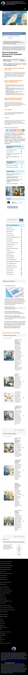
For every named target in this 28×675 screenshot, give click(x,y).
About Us (2, 621)
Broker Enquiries (4, 614)
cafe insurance (9, 231)
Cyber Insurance (9, 239)
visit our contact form (5, 643)
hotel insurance (9, 246)
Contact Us (2, 623)
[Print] (20, 130)
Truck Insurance (9, 274)
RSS (1, 629)
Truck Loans (3, 597)
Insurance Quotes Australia (6, 561)
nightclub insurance (10, 255)
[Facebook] (7, 130)
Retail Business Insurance (11, 267)
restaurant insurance (10, 265)
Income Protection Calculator (6, 607)
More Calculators (4, 611)
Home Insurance (4, 579)
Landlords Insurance (10, 252)
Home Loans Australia (5, 588)
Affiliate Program (4, 616)
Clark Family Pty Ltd (19, 662)
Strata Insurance (9, 268)
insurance (7, 12)
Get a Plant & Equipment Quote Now (12, 157)
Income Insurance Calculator (12, 167)
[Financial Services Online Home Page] (3, 12)
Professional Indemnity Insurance (13, 261)
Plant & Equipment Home (11, 150)
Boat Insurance (9, 227)
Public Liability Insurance (11, 263)
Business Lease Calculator (12, 165)
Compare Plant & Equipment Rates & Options (13, 154)
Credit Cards (3, 603)
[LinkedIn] (12, 130)
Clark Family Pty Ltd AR (21, 659)
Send (21, 220)
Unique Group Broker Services (14, 660)
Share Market (3, 584)
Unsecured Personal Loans (6, 590)
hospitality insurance (10, 244)
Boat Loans (2, 595)
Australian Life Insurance (5, 563)
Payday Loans (3, 599)
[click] (12, 311)
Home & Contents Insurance (12, 242)
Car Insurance (9, 233)
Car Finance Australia (5, 592)
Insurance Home (9, 151)
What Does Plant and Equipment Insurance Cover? (13, 174)
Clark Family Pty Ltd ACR (12, 659)
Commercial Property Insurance (13, 237)
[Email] (23, 130)
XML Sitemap (3, 627)
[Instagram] (15, 130)
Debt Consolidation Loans (6, 601)
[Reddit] (18, 130)
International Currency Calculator (7, 609)
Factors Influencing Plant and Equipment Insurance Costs (12, 177)
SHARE (23, 60)
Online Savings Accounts (5, 582)
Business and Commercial (6, 573)
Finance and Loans (4, 586)
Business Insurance (10, 229)
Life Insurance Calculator (5, 605)
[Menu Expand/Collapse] (25, 9)
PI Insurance (3, 571)
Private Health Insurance (11, 259)
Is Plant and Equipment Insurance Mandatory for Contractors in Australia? (13, 180)
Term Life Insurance (9, 307)
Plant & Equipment (10, 257)
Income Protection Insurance (12, 248)
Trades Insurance (10, 270)
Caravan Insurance (10, 235)
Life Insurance (9, 253)
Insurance (8, 250)
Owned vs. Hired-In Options (12, 183)
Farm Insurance (9, 240)
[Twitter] (9, 130)
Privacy (14, 43)
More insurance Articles (19, 430)
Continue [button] (10, 38)
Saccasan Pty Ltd (4, 660)
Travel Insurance (9, 272)
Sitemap (2, 625)
